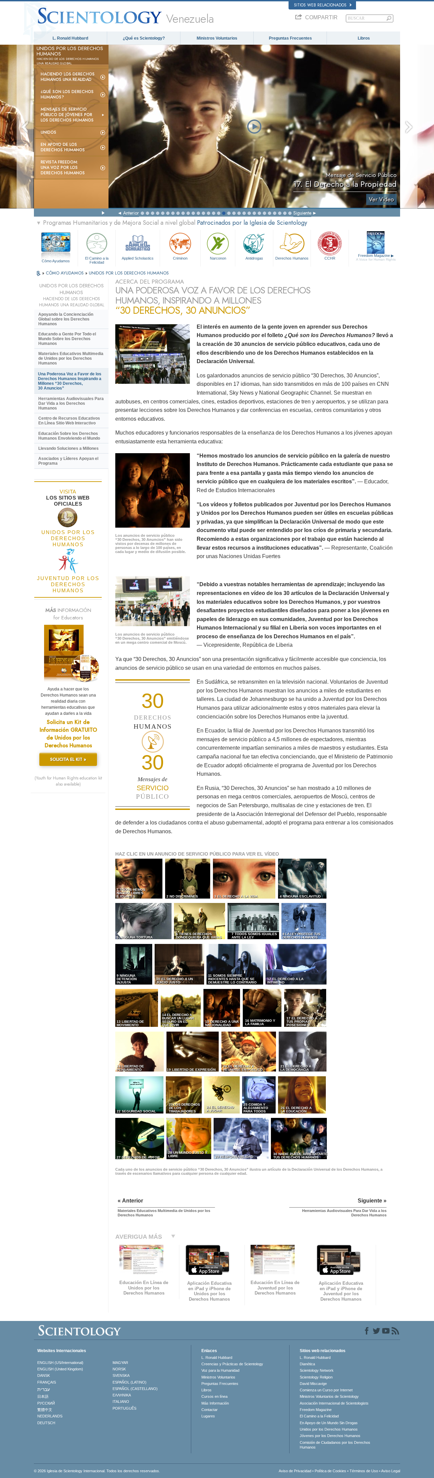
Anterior (131, 212)
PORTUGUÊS (124, 1408)
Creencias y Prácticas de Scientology (232, 1364)
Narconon (218, 258)
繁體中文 (44, 1410)
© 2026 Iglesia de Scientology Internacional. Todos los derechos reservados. (97, 1471)
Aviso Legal (390, 1471)
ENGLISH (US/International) (60, 1363)
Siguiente (302, 212)
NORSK (119, 1369)
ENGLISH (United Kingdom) (60, 1369)
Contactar (209, 1410)
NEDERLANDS (49, 1416)
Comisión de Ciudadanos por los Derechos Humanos (335, 1444)
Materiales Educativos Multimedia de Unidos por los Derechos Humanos (70, 358)
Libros (364, 38)
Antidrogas (254, 258)
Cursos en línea (214, 1396)
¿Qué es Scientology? (144, 38)
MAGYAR (120, 1363)
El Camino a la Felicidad (96, 260)
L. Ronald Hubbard (70, 38)
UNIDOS (48, 132)
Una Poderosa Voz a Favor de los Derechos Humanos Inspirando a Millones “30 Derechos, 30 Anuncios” (69, 381)
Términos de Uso (364, 1471)
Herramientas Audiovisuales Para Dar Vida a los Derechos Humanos (71, 403)
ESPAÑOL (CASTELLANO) (135, 1389)
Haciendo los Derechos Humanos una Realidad (68, 77)
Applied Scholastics (138, 258)
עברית (43, 1389)
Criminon (180, 258)
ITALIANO (121, 1401)
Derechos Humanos (292, 258)
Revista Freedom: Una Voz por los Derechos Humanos (63, 167)
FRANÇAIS (46, 1382)
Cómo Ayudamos (56, 261)
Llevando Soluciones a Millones (68, 448)
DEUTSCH (46, 1423)
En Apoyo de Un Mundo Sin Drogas (329, 1423)
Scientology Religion (316, 1377)
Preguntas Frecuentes (290, 38)
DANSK (43, 1375)
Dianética (307, 1364)
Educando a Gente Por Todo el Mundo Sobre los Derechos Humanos (67, 339)
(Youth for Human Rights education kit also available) (68, 781)
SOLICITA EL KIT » (68, 759)
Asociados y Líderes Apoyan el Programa (68, 461)
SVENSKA (121, 1375)
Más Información (215, 1403)
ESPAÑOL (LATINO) (129, 1382)
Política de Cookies (330, 1471)
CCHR (329, 258)
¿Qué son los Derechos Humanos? (67, 94)
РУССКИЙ (46, 1403)
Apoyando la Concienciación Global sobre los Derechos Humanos (65, 319)
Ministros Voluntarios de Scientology (329, 1396)
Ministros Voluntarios (217, 38)
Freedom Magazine (376, 257)
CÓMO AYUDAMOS (65, 273)
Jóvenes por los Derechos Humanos (330, 1436)
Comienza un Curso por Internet (326, 1390)
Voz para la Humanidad (220, 1370)
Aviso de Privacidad (295, 1471)
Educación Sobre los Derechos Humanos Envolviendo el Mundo (69, 436)
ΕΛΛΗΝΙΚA (122, 1395)
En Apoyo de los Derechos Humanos (63, 147)
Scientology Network (317, 1370)
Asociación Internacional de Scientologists (334, 1403)
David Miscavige (313, 1384)
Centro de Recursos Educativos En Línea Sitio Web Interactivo (69, 420)
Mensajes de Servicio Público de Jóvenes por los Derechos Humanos (67, 114)
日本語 (42, 1396)
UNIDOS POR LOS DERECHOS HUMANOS (129, 273)
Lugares (208, 1416)
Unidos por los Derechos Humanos (329, 1429)
